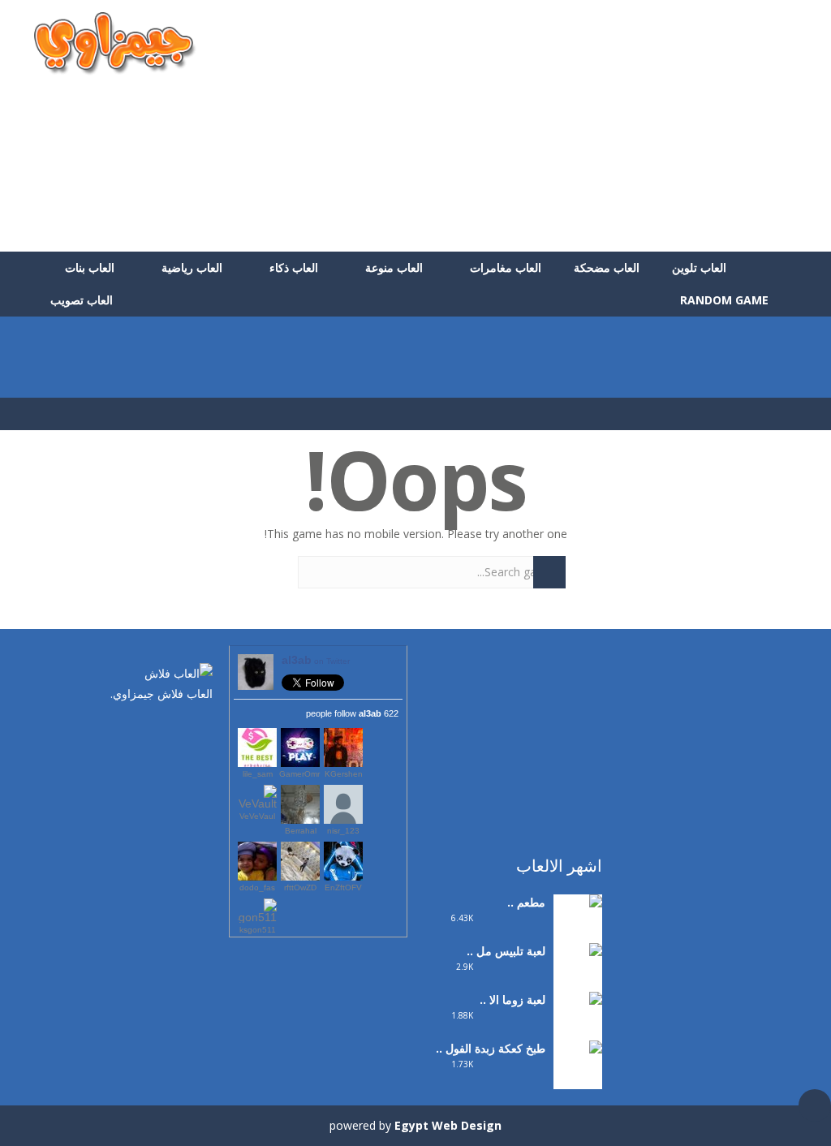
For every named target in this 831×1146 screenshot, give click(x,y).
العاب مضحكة (606, 267)
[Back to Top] (815, 1105)
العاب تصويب (81, 300)
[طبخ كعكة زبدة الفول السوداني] (577, 1080)
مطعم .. (526, 902)
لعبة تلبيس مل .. (506, 951)
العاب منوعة (394, 267)
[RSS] (152, 728)
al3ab (316, 659)
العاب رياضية (191, 267)
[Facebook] (200, 728)
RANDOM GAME (726, 300)
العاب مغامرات (505, 267)
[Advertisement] (501, 125)
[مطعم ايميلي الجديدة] (577, 923)
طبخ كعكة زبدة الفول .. (490, 1048)
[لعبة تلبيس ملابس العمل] (577, 982)
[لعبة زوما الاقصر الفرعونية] (577, 1031)
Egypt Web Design (448, 1125)
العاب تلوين (699, 267)
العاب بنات (89, 267)
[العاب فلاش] (115, 42)
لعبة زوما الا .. (512, 999)
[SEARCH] (549, 572)
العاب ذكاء (293, 267)
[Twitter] (176, 728)
